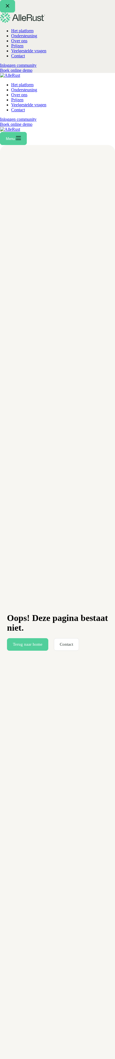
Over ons (19, 94)
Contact (18, 109)
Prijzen (17, 99)
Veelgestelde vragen (28, 104)
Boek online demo (16, 124)
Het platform (22, 84)
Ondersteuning (24, 89)
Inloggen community (18, 119)
